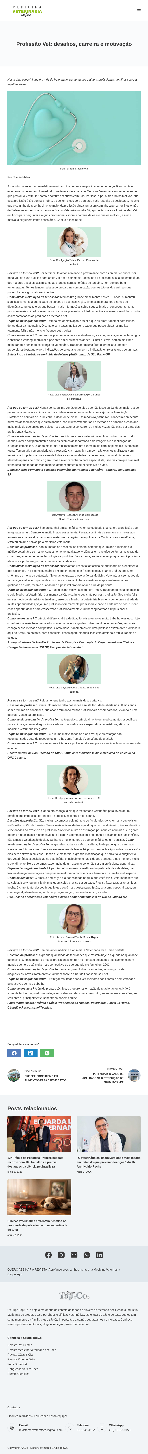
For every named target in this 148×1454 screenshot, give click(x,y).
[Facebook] (14, 1053)
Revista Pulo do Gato (21, 1359)
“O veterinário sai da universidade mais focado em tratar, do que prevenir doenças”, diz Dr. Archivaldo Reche (109, 1162)
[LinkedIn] (31, 1053)
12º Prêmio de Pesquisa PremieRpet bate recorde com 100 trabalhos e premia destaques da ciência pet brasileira (35, 1162)
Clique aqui (14, 1274)
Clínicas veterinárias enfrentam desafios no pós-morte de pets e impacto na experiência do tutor (37, 1225)
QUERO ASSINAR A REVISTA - (28, 1269)
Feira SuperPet (17, 1364)
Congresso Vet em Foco (22, 1369)
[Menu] (139, 10)
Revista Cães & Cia (20, 1354)
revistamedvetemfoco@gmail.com (40, 1430)
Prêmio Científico (18, 1373)
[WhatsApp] (47, 1053)
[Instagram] (61, 1255)
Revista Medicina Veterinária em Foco (31, 1350)
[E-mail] (74, 1255)
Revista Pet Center (19, 1345)
